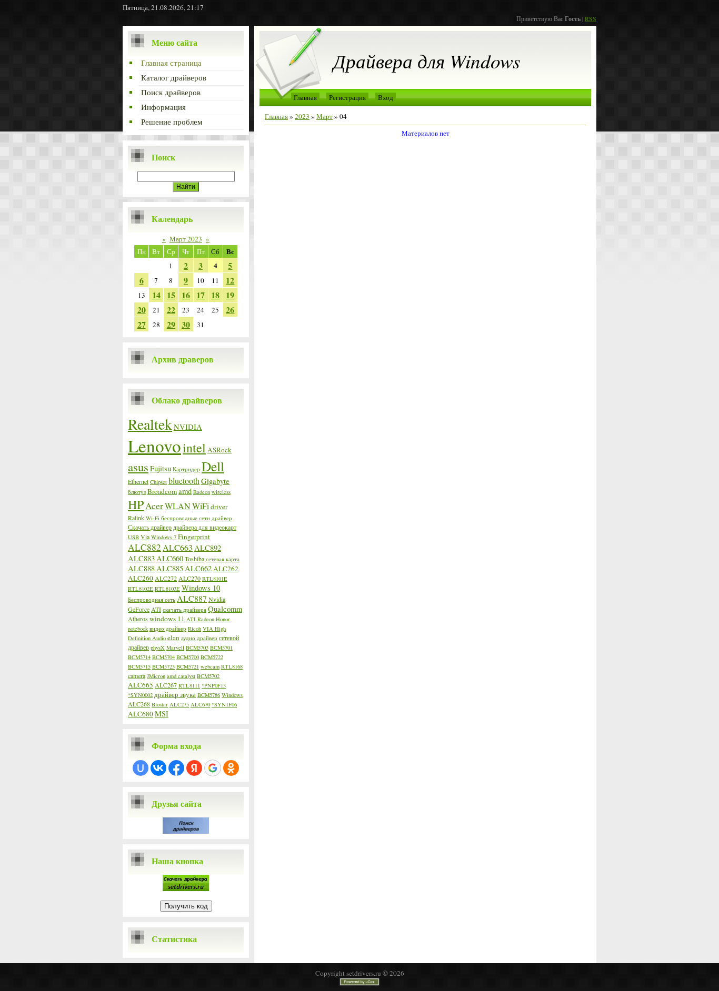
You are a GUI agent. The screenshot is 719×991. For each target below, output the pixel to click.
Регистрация (347, 97)
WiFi (200, 505)
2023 (302, 116)
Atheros (138, 618)
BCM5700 (187, 657)
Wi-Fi (152, 518)
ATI (156, 609)
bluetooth (183, 480)
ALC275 (179, 704)
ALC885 (169, 568)
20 (141, 310)
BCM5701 (221, 647)
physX (158, 647)
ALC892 (207, 548)
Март (324, 116)
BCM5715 (139, 666)
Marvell (175, 647)
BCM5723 (163, 666)
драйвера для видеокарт (204, 527)
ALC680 (140, 714)
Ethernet (138, 481)
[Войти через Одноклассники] (231, 768)
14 (156, 295)
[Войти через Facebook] (176, 768)
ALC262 (225, 568)
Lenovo (154, 445)
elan (173, 637)
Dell (213, 466)
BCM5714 (139, 657)
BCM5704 (163, 657)
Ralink (136, 517)
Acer (154, 506)
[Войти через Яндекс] (194, 768)
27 (141, 324)
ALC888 (141, 568)
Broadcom (162, 491)
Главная (305, 97)
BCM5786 (208, 695)
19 (230, 295)
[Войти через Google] (212, 768)
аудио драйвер (199, 638)
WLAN (178, 505)
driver (219, 506)
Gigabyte (215, 481)
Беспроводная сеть (151, 599)
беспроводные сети (185, 518)
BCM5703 (197, 647)
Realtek (150, 424)
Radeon (201, 492)
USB (133, 537)
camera (136, 675)
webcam (210, 666)
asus (138, 466)
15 (171, 295)
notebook (138, 628)
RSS (590, 18)
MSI (161, 714)
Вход (385, 97)
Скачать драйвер (150, 527)
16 (186, 295)
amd (185, 491)
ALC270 (189, 578)
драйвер (222, 518)
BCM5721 (187, 666)
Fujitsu (160, 468)
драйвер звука (175, 694)
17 (200, 295)
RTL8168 (232, 666)
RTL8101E (214, 578)
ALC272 (166, 578)
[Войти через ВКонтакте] (158, 768)
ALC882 (144, 547)
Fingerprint (194, 536)
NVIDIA (188, 427)
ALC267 (166, 685)
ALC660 (169, 558)
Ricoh (194, 628)
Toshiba (194, 558)
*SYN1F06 (224, 704)
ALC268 (139, 704)
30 (186, 324)
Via (145, 536)
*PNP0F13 (214, 685)
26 (230, 310)
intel (194, 447)
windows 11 (167, 618)
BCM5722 (212, 657)
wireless (221, 492)
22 (171, 310)
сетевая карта (222, 559)
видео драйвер (167, 628)
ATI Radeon (200, 619)
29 (171, 324)
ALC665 (140, 685)
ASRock (219, 449)
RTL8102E (140, 588)
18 (215, 295)
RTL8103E (167, 588)
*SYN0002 (140, 695)
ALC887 (192, 598)
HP (136, 504)
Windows (232, 695)
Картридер (186, 469)
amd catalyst (181, 676)
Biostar (160, 704)
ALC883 (141, 558)
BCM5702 (208, 676)
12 (230, 280)
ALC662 (198, 568)
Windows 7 (163, 537)
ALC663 (178, 547)
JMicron (156, 676)
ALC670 (200, 704)
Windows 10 (201, 588)
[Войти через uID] (140, 768)
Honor (223, 619)
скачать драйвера (184, 609)
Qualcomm (225, 609)
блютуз (137, 492)
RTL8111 (189, 685)
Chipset (158, 482)
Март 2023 (185, 239)
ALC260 (140, 578)
